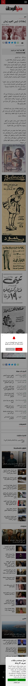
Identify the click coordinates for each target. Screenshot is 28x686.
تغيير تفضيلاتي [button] (17, 682)
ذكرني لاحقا (10, 349)
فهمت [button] (16, 680)
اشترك (19, 349)
